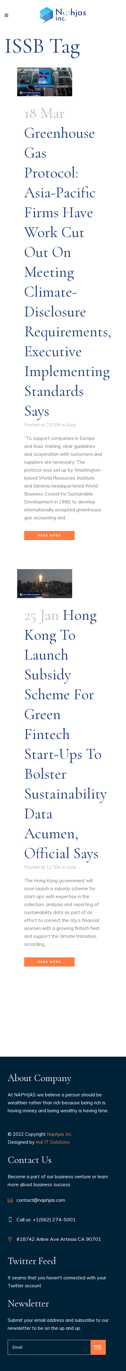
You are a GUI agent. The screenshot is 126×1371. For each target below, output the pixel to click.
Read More (49, 535)
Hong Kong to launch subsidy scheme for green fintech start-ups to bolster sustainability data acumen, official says (65, 734)
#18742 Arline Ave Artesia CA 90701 (59, 1239)
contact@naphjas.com (41, 1200)
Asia (71, 425)
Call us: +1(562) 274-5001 (46, 1219)
